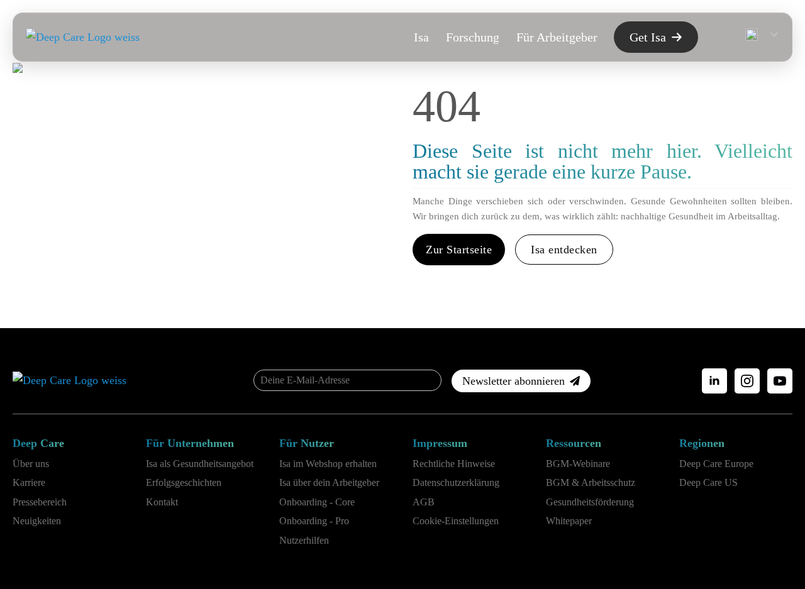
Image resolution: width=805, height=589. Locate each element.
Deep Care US (708, 482)
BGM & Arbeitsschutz (590, 482)
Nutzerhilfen (304, 540)
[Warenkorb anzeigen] (718, 37)
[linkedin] (714, 381)
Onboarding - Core (317, 502)
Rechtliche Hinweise (454, 463)
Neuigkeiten (37, 520)
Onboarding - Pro (314, 520)
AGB (424, 502)
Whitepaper (569, 520)
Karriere (29, 482)
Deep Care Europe (716, 463)
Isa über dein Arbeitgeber (329, 482)
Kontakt (162, 502)
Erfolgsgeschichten (183, 482)
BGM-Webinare (578, 463)
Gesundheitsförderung (590, 502)
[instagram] (747, 381)
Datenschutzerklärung (456, 482)
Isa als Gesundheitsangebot (199, 463)
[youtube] (779, 381)
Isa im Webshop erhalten (328, 463)
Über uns (31, 463)
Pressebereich (40, 502)
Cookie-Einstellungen (456, 520)
